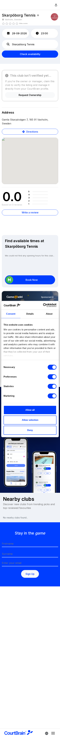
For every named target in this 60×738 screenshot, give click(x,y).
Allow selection (30, 420)
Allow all (30, 410)
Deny (30, 430)
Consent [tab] (10, 313)
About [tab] (49, 313)
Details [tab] (30, 313)
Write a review (30, 212)
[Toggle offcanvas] (46, 733)
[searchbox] (30, 44)
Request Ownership (30, 95)
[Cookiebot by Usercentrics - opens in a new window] (43, 305)
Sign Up (30, 573)
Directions (32, 131)
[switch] (52, 376)
